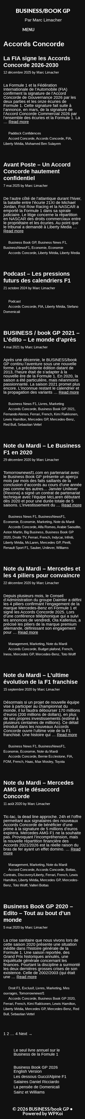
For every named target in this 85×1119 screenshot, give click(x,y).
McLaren (31, 542)
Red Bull (9, 424)
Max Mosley (44, 761)
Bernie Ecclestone (51, 756)
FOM (7, 761)
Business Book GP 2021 (56, 409)
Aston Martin (12, 532)
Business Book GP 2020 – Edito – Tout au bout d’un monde (38, 913)
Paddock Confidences (24, 133)
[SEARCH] (68, 29)
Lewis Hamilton (14, 419)
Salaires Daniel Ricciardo (36, 1082)
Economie (39, 248)
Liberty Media (70, 253)
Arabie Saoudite (68, 527)
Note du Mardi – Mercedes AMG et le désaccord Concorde (38, 789)
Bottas (70, 870)
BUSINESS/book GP (43, 10)
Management (18, 644)
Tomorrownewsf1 (31, 993)
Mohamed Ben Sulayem (43, 144)
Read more (19, 122)
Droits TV (19, 537)
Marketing (56, 404)
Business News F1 (52, 242)
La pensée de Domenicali (37, 1087)
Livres (42, 404)
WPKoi (55, 1113)
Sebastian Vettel (29, 424)
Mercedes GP (38, 419)
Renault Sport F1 (15, 548)
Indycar (57, 537)
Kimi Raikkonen (65, 414)
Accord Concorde (21, 138)
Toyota (60, 761)
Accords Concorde (50, 138)
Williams (62, 548)
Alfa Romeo (46, 527)
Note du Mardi (63, 522)
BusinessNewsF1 (16, 248)
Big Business (34, 532)
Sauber (35, 548)
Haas (29, 761)
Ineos (7, 654)
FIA (68, 138)
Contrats (9, 875)
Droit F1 (14, 988)
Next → (25, 1033)
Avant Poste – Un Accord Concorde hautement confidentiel (36, 171)
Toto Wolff (68, 654)
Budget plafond (49, 649)
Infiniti (69, 537)
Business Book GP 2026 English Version (36, 1069)
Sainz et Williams (29, 1092)
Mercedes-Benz (62, 419)
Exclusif (28, 988)
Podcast (14, 301)
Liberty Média (13, 144)
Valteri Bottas (39, 885)
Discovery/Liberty (31, 875)
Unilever (48, 548)
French (47, 414)
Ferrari (35, 414)
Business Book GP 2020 (56, 998)
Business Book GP (22, 242)
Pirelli (66, 542)
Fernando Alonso (15, 414)
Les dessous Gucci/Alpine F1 (40, 1076)
